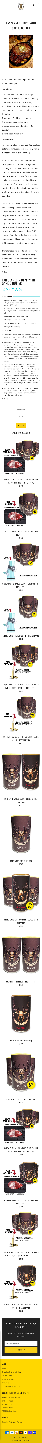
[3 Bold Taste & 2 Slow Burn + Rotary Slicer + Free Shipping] (21, 561)
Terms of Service (8, 1379)
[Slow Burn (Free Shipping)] (21, 1013)
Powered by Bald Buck (21, 1438)
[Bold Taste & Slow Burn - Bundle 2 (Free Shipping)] (21, 771)
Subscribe (20, 1350)
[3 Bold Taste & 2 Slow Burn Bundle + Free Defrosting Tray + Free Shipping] (21, 457)
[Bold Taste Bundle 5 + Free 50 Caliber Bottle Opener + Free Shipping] (21, 714)
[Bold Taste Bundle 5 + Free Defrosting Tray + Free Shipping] (21, 509)
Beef (21, 417)
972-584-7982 (7, 1401)
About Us (5, 1383)
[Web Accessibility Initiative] (1, 1440)
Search (4, 1368)
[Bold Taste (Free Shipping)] (21, 833)
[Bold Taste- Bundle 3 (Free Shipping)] (21, 1072)
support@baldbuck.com (11, 1397)
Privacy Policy (7, 1376)
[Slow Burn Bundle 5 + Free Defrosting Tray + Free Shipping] (21, 1178)
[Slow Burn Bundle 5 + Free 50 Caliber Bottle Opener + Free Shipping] (21, 1282)
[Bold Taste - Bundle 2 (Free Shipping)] (21, 954)
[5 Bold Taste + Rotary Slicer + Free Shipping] (21, 613)
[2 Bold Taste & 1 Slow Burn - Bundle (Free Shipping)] (21, 892)
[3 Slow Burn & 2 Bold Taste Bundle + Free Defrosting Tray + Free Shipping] (21, 1125)
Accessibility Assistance (10, 1386)
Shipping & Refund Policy (11, 1372)
